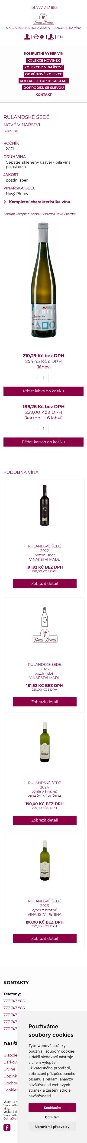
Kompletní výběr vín (43, 53)
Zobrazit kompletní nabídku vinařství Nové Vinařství (39, 214)
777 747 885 (47, 7)
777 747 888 (14, 1022)
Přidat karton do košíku (43, 442)
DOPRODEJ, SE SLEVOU (43, 88)
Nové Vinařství (21, 124)
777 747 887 (14, 1015)
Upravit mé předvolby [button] (52, 1127)
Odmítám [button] (52, 1117)
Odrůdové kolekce (43, 74)
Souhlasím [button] (52, 1108)
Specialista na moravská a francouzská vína (43, 28)
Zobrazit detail (44, 583)
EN (60, 37)
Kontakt (43, 95)
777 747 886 (14, 1008)
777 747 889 (14, 1029)
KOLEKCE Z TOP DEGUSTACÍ (44, 81)
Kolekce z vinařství (43, 67)
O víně (9, 1069)
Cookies (10, 1090)
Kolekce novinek (43, 60)
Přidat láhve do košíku (43, 391)
